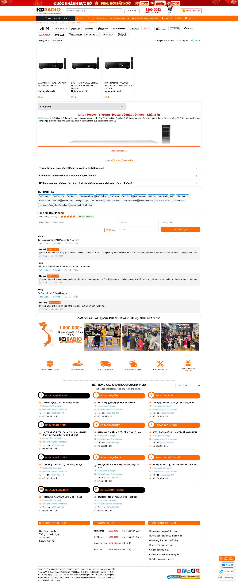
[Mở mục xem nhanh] (122, 107)
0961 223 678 (58, 413)
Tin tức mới (44, 537)
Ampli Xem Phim (130, 201)
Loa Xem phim (97, 201)
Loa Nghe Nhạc (81, 201)
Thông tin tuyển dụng (49, 534)
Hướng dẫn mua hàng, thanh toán (165, 536)
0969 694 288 (58, 507)
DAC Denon (72, 196)
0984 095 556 (113, 507)
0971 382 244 (168, 475)
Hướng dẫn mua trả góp (161, 545)
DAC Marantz (140, 196)
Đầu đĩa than (182, 196)
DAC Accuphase (87, 196)
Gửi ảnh (112, 230)
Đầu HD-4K (67, 201)
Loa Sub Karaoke (162, 201)
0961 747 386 (115, 543)
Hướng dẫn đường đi (51, 406)
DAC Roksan (102, 196)
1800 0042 (113, 531)
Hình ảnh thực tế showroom (54, 409)
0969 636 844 (113, 477)
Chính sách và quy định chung (163, 531)
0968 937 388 (58, 445)
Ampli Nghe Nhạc (112, 201)
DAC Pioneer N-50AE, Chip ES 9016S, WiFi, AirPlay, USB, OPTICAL (84, 85)
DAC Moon (114, 196)
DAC (172, 196)
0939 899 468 (113, 442)
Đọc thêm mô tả (119, 151)
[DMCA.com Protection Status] (190, 577)
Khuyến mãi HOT (47, 541)
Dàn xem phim (179, 201)
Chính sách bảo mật (159, 550)
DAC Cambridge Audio (158, 196)
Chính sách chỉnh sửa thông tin (164, 554)
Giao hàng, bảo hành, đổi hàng (163, 540)
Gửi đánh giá (180, 229)
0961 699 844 (168, 442)
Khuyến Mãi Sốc (193, 11)
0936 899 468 (113, 413)
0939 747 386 (168, 413)
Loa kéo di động (46, 205)
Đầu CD (56, 201)
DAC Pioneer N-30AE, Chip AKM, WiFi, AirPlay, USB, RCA (52, 84)
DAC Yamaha (58, 196)
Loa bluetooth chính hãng (81, 205)
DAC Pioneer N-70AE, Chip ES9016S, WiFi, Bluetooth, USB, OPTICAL (118, 85)
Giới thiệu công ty (47, 531)
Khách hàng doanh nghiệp (161, 559)
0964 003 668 (58, 475)
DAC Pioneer (43, 118)
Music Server (44, 201)
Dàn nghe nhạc (146, 201)
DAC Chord (127, 196)
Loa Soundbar (61, 205)
